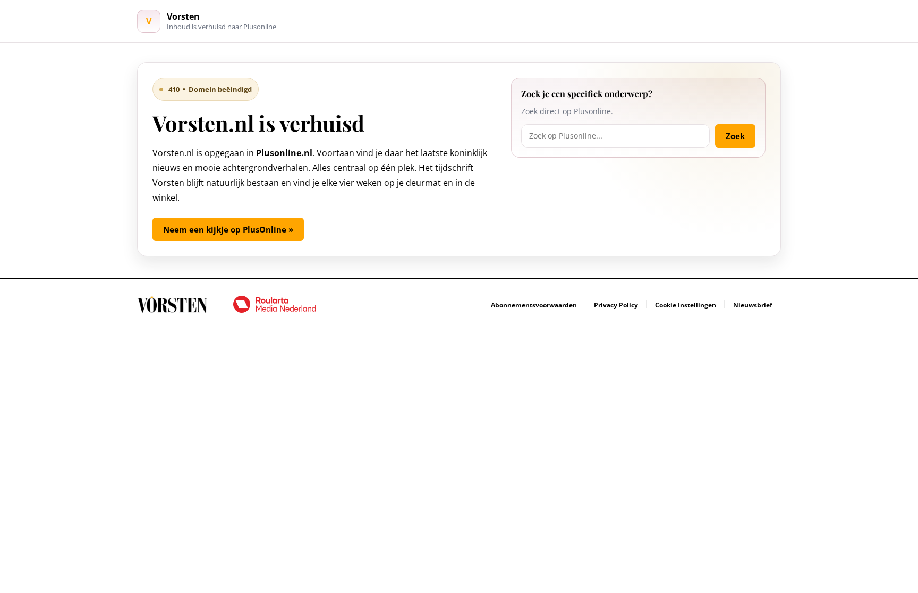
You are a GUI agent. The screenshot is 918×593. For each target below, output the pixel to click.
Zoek (735, 136)
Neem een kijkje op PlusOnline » (228, 229)
